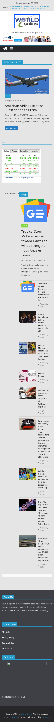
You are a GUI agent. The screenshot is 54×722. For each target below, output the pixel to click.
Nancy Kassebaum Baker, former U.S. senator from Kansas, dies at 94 (44, 322)
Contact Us (7, 648)
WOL (23, 100)
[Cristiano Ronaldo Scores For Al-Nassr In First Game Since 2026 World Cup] (27, 482)
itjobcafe (41, 260)
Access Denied (41, 374)
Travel (8, 96)
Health (24, 226)
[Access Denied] (27, 378)
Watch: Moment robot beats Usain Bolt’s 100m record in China (43, 352)
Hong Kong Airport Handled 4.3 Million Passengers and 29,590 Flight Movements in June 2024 (43, 549)
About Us (6, 632)
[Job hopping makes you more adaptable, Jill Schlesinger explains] (27, 401)
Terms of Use (8, 643)
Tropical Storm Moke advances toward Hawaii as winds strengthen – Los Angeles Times (29, 8)
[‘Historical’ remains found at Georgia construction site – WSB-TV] (27, 295)
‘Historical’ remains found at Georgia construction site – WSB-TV (43, 291)
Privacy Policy (8, 637)
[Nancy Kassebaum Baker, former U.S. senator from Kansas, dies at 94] (27, 326)
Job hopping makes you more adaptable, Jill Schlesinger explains (43, 398)
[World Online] (5, 48)
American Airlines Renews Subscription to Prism (24, 107)
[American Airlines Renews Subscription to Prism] (27, 81)
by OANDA (16, 193)
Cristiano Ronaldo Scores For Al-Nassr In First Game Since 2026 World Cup (43, 479)
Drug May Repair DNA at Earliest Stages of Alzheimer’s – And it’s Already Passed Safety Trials (44, 513)
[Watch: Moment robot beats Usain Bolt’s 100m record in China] (27, 355)
